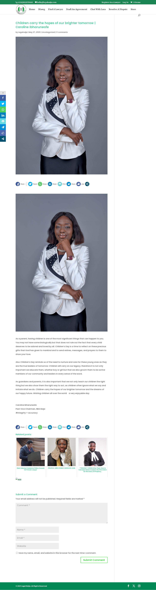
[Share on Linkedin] (52, 184)
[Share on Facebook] (20, 184)
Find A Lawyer (55, 9)
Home (32, 9)
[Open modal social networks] (87, 184)
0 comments (62, 32)
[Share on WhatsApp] (42, 184)
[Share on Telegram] (71, 184)
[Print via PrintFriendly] (62, 184)
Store (133, 9)
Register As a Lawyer (111, 2)
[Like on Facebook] (80, 184)
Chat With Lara (98, 9)
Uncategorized (48, 32)
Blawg (41, 9)
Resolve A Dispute (118, 9)
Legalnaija (22, 32)
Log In (125, 2)
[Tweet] (32, 184)
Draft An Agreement (76, 9)
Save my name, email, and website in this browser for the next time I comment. (57, 553)
